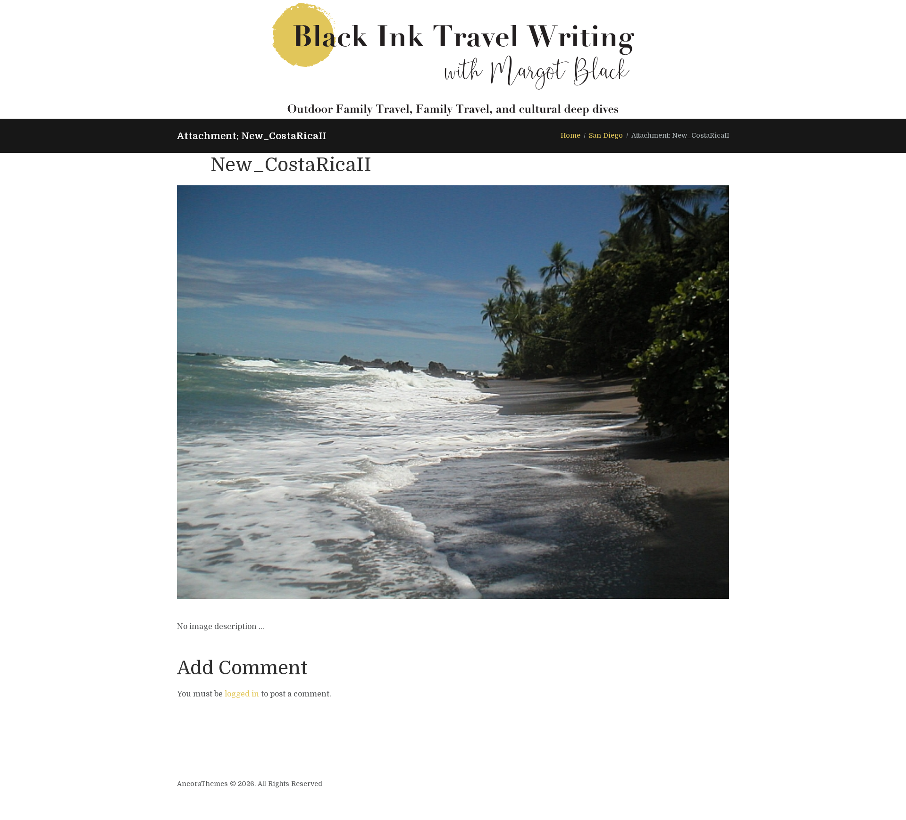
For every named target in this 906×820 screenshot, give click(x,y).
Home (570, 135)
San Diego (606, 135)
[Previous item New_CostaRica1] (315, 392)
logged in (242, 694)
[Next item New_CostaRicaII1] (591, 392)
